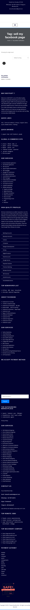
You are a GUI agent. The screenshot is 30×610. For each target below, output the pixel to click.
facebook (15, 134)
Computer (5, 243)
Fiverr (12, 415)
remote (9, 518)
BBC (9, 290)
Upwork (4, 413)
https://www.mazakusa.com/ (9, 535)
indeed (4, 520)
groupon (5, 151)
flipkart (4, 147)
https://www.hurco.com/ (8, 537)
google (20, 134)
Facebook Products (7, 320)
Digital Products (7, 253)
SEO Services (6, 273)
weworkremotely (16, 518)
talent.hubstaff (9, 522)
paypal (4, 134)
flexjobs (4, 518)
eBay (13, 144)
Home (8, 40)
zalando (9, 147)
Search (5, 401)
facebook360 (5, 307)
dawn (12, 290)
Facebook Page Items (7, 318)
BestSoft (17, 605)
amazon (4, 144)
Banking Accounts (7, 233)
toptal (16, 415)
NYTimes (4, 290)
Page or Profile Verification (9, 313)
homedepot (15, 145)
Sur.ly (10, 593)
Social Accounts (7, 277)
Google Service (6, 260)
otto (13, 147)
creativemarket (6, 417)
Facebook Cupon (6, 322)
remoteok (9, 520)
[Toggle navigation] (15, 25)
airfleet (20, 415)
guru (15, 413)
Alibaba (9, 144)
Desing (4, 250)
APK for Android (14, 307)
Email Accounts (6, 257)
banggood (10, 151)
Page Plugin (17, 309)
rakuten (9, 145)
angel (3, 522)
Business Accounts (7, 236)
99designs (19, 413)
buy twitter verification (18, 40)
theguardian (16, 292)
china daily (5, 292)
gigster (12, 417)
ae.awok (10, 149)
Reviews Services (7, 270)
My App (18, 305)
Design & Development (8, 246)
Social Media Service (8, 280)
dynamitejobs (5, 524)
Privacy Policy (4, 420)
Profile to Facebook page (9, 303)
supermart (15, 149)
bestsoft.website (8, 589)
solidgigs (12, 524)
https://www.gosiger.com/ (8, 543)
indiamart (5, 149)
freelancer (10, 413)
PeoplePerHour (6, 415)
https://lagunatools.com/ (8, 533)
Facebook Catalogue (7, 315)
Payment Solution (7, 263)
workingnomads (17, 520)
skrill (11, 134)
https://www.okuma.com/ (8, 539)
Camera (5, 240)
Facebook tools (6, 311)
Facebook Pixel (6, 317)
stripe (8, 134)
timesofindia (18, 290)
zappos (4, 145)
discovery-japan (6, 153)
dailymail (10, 292)
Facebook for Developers (8, 305)
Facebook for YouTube (8, 301)
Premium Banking (7, 267)
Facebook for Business (8, 309)
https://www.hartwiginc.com (9, 541)
